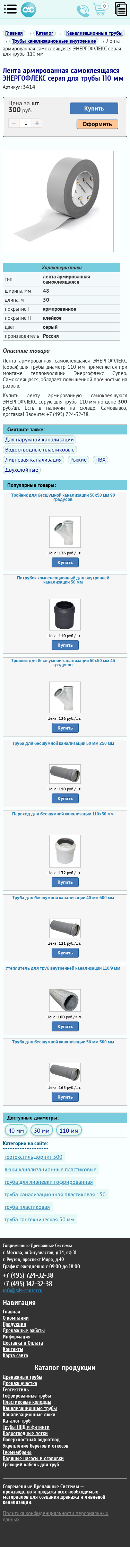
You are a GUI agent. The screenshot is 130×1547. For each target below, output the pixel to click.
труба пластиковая (27, 1206)
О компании (16, 1318)
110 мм (69, 1130)
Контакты (13, 1349)
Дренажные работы (24, 1331)
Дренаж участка (20, 1383)
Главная (11, 1312)
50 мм (42, 1130)
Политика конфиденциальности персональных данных (56, 1516)
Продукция (14, 1324)
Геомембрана (17, 1452)
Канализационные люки (29, 1415)
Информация (17, 1337)
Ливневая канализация (33, 459)
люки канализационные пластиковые (50, 1169)
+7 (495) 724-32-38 (83, 11)
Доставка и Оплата (23, 1343)
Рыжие (78, 459)
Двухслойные (21, 469)
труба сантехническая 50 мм (39, 1219)
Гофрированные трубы (27, 1396)
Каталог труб (17, 1421)
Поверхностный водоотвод (31, 1440)
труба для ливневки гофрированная (49, 1181)
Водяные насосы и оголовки (33, 1458)
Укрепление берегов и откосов (35, 1446)
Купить (94, 108)
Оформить (97, 124)
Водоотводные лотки (25, 1433)
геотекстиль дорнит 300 (33, 1156)
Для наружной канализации (39, 439)
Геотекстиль (16, 1390)
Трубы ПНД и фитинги (26, 1427)
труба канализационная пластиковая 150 (55, 1194)
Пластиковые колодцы (27, 1402)
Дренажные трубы (22, 1377)
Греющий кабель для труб (31, 1465)
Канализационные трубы (30, 1408)
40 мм (16, 1130)
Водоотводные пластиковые (40, 449)
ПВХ (100, 459)
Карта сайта (15, 1356)
